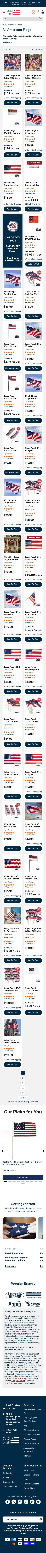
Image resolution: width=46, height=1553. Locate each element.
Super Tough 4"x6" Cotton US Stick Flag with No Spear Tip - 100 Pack (12, 989)
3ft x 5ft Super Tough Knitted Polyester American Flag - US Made (11, 293)
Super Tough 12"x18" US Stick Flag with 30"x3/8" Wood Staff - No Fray (33, 989)
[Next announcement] (42, 3)
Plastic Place (29, 1488)
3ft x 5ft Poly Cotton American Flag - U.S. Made (11, 184)
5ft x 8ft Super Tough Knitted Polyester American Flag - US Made (11, 501)
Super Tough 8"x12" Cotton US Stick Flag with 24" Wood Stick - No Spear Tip (12, 131)
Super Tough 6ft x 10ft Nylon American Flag (12, 613)
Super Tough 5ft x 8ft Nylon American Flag (33, 449)
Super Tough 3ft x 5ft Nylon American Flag (33, 131)
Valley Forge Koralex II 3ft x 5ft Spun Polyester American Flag (11, 773)
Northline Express (31, 1484)
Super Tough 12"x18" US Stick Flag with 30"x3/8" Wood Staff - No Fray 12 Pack (33, 720)
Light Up (27, 1479)
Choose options (12, 368)
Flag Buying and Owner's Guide (30, 1419)
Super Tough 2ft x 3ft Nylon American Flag (33, 773)
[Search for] (40, 19)
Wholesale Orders (31, 1430)
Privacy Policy (30, 1439)
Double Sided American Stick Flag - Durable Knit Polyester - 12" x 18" (33, 184)
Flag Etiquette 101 (14, 1253)
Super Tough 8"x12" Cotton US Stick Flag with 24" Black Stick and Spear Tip (12, 397)
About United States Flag (32, 1411)
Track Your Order (10, 1486)
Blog (25, 1425)
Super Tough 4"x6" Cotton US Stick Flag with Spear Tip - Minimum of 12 (12, 77)
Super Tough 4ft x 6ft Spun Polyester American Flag (12, 877)
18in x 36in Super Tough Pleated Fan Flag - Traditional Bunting (12, 558)
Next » (23, 1098)
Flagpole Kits (18, 1381)
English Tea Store (31, 1475)
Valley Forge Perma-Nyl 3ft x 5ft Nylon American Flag (33, 668)
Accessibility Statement (29, 1450)
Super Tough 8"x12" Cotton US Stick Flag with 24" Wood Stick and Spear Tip (12, 345)
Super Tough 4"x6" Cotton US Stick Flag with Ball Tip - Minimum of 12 (33, 77)
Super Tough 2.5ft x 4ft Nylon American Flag (12, 668)
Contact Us (8, 1473)
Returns (6, 1477)
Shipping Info (8, 1482)
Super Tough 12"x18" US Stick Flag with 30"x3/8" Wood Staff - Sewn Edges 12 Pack (12, 720)
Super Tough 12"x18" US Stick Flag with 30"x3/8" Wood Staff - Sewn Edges (33, 238)
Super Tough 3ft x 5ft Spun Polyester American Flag (33, 825)
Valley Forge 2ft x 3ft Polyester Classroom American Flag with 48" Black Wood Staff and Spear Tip (11, 929)
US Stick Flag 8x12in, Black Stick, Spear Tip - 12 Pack (11, 825)
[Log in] (38, 12)
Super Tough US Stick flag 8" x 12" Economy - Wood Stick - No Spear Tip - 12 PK (33, 293)
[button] (4, 12)
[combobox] (20, 19)
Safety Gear (29, 1470)
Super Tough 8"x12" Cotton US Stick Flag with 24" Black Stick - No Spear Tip (33, 877)
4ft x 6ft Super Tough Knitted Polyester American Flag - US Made (32, 397)
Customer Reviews (32, 1434)
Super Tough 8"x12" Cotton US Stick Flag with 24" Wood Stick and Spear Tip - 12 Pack (12, 449)
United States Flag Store (27, 1496)
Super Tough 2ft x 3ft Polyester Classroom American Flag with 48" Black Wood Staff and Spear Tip (33, 613)
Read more (7, 42)
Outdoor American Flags (15, 1378)
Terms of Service (31, 1443)
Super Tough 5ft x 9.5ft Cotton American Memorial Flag (33, 558)
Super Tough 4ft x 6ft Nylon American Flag (33, 345)
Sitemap (27, 1456)
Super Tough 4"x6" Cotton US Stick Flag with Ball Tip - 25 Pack (33, 501)
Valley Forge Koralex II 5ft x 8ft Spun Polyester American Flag (11, 1041)
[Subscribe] (40, 1519)
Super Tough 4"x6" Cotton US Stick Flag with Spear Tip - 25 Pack (33, 929)
